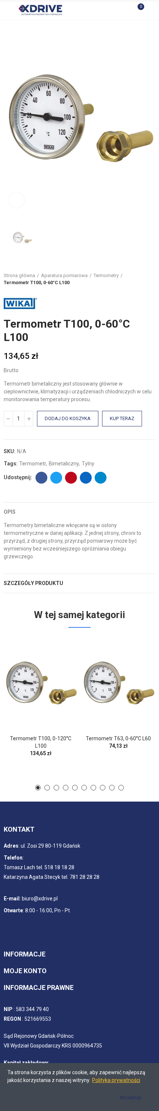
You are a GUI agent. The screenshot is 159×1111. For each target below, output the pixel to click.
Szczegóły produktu (33, 583)
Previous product (131, 279)
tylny (88, 464)
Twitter (56, 478)
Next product (149, 279)
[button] (38, 787)
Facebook (41, 478)
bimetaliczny (64, 464)
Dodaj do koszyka (68, 418)
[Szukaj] (125, 10)
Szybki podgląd (59, 650)
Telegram (100, 478)
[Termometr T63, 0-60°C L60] (118, 683)
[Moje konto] (151, 10)
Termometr (32, 464)
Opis (10, 512)
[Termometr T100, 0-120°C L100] (41, 683)
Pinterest (71, 478)
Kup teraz (122, 418)
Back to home (140, 279)
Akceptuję (130, 1097)
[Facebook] (15, 929)
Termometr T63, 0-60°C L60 (118, 738)
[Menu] (7, 10)
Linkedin (86, 478)
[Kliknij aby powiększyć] (16, 200)
